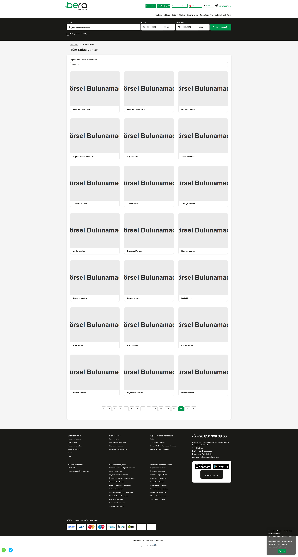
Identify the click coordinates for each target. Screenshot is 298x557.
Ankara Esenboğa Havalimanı (120, 485)
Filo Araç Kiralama (116, 446)
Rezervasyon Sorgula (179, 6)
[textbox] (195, 5)
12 (168, 409)
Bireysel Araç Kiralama (117, 442)
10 (155, 409)
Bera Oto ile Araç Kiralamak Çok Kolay (215, 15)
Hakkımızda (72, 442)
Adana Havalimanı (116, 499)
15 (187, 409)
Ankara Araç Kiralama (158, 478)
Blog (69, 456)
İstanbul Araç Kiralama (158, 475)
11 (161, 409)
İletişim (70, 453)
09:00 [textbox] (166, 27)
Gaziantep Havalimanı (117, 503)
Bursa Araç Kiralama (157, 482)
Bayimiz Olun (192, 15)
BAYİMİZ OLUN (211, 476)
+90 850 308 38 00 (225, 5)
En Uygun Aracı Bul (221, 27)
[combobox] (195, 5)
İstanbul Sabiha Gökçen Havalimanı (122, 468)
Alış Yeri (69, 22)
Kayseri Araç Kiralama (158, 468)
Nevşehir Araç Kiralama (159, 489)
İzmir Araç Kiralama (157, 471)
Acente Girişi (150, 6)
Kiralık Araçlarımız (74, 449)
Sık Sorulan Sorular (157, 442)
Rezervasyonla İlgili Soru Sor (78, 471)
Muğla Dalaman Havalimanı (119, 496)
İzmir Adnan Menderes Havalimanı (122, 478)
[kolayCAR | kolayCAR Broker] (149, 545)
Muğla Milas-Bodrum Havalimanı (121, 492)
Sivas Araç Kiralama (157, 499)
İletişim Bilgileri (178, 15)
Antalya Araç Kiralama (158, 485)
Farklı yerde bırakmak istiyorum (80, 34)
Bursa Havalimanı (115, 471)
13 (174, 409)
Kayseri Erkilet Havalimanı (118, 475)
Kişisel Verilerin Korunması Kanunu (163, 446)
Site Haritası (72, 468)
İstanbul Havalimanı (116, 482)
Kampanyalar (114, 439)
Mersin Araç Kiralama (158, 496)
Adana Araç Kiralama (158, 492)
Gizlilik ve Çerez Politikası (159, 449)
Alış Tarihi (144, 22)
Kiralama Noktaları (162, 15)
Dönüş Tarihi (180, 22)
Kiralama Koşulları (74, 439)
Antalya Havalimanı (116, 489)
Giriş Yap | (164, 6)
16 (194, 409)
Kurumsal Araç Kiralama (118, 449)
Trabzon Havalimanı (116, 506)
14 (181, 409)
